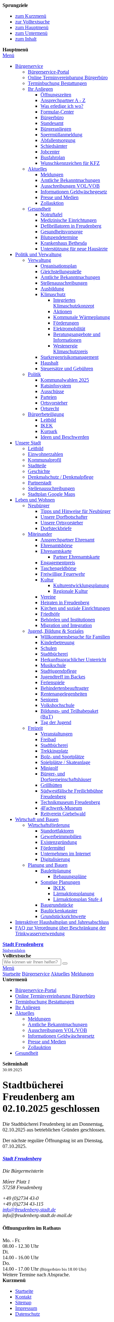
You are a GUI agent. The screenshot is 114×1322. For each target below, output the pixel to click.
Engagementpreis (58, 562)
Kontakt (23, 1296)
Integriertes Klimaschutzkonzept (73, 302)
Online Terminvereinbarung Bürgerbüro (68, 77)
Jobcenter (50, 151)
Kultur (47, 579)
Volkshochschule (57, 705)
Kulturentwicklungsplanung (81, 585)
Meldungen (52, 174)
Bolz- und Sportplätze (62, 756)
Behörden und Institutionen (68, 619)
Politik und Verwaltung (38, 254)
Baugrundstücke (57, 905)
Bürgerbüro (52, 117)
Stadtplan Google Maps (51, 494)
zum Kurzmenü (30, 16)
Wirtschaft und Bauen (37, 819)
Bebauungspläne (69, 876)
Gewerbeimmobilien (61, 836)
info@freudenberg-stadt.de (29, 1209)
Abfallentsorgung (58, 140)
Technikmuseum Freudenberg (70, 802)
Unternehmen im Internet (66, 853)
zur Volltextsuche (32, 21)
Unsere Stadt (28, 442)
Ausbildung (52, 288)
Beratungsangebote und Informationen (76, 337)
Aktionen (62, 311)
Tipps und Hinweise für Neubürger (76, 511)
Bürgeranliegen (56, 129)
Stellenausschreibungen (64, 283)
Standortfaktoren (57, 830)
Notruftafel (51, 214)
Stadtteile (37, 465)
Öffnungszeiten (56, 94)
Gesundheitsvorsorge (62, 231)
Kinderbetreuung (57, 642)
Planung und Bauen (47, 865)
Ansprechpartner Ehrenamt (67, 539)
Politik (34, 374)
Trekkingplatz (54, 751)
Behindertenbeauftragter (65, 688)
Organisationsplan (59, 266)
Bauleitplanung (56, 870)
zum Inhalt (25, 39)
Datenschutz (27, 1314)
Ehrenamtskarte (56, 551)
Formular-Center (57, 111)
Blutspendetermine (59, 237)
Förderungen (66, 323)
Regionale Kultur (70, 591)
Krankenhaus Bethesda (64, 243)
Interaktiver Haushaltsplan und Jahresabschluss (62, 922)
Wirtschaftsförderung (49, 825)
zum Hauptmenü (31, 27)
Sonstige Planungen (60, 882)
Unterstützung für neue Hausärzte (74, 248)
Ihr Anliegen (40, 89)
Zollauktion (52, 203)
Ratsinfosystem (56, 385)
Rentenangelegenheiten (64, 694)
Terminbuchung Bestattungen (57, 83)
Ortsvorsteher (54, 402)
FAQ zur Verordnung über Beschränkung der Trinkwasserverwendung (60, 930)
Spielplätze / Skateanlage (65, 762)
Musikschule (53, 665)
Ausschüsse (52, 391)
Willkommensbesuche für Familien (75, 636)
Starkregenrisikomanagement (69, 357)
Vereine (48, 596)
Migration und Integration (66, 625)
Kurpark (49, 431)
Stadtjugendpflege (59, 671)
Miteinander (40, 534)
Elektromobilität (69, 328)
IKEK (47, 425)
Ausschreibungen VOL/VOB (70, 186)
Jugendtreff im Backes (63, 676)
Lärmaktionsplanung (73, 893)
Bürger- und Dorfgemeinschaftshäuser (66, 776)
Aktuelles (37, 169)
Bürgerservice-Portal (48, 72)
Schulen (49, 648)
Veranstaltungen (57, 733)
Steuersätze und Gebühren (67, 368)
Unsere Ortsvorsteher (62, 522)
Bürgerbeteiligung (46, 414)
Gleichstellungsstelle (61, 271)
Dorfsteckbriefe (56, 528)
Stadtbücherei (54, 654)
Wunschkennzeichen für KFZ (70, 163)
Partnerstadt (39, 482)
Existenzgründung (59, 842)
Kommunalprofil (44, 460)
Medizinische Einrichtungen (69, 220)
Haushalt (49, 363)
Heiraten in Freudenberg (65, 602)
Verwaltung (39, 260)
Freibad (48, 739)
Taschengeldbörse (58, 568)
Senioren (49, 699)
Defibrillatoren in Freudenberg (71, 226)
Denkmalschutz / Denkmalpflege (60, 477)
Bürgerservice (29, 66)
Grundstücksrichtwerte (63, 916)
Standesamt (52, 123)
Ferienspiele (53, 682)
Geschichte (39, 471)
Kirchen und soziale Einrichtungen (75, 608)
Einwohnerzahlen (45, 454)
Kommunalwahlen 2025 (65, 380)
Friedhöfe (50, 614)
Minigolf (49, 768)
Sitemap (23, 1302)
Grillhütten (51, 785)
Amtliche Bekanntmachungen (70, 180)
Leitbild (48, 420)
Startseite (12, 973)
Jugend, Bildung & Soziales (56, 631)
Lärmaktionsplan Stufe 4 (77, 899)
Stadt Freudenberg (22, 1158)
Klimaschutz (53, 294)
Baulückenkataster (59, 910)
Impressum (26, 1308)
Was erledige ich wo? (62, 106)
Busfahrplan (53, 157)
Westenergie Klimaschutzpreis (70, 348)
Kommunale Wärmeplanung (81, 317)
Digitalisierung (55, 859)
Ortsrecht (50, 408)
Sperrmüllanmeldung (61, 134)
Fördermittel (53, 848)
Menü (8, 55)
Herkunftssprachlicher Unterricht (73, 659)
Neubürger (38, 505)
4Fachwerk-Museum (61, 808)
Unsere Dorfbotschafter (64, 517)
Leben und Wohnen (35, 499)
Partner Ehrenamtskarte (76, 557)
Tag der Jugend (56, 722)
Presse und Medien (60, 197)
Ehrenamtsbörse (57, 545)
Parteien (49, 397)
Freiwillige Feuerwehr (63, 574)
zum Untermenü (31, 33)
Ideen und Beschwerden (65, 437)
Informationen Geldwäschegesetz (74, 191)
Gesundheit (39, 208)
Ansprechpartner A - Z (63, 100)
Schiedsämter (54, 146)
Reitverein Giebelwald (63, 813)
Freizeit (35, 728)
